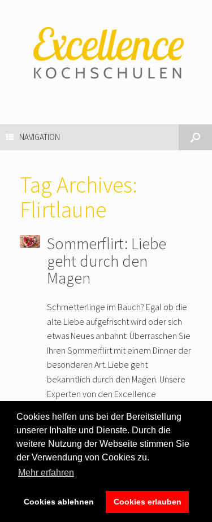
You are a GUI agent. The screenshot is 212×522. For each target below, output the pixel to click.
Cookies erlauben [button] (147, 501)
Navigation (39, 137)
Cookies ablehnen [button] (59, 501)
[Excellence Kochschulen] (106, 53)
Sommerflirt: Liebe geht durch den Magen (106, 261)
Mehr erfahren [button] (46, 472)
